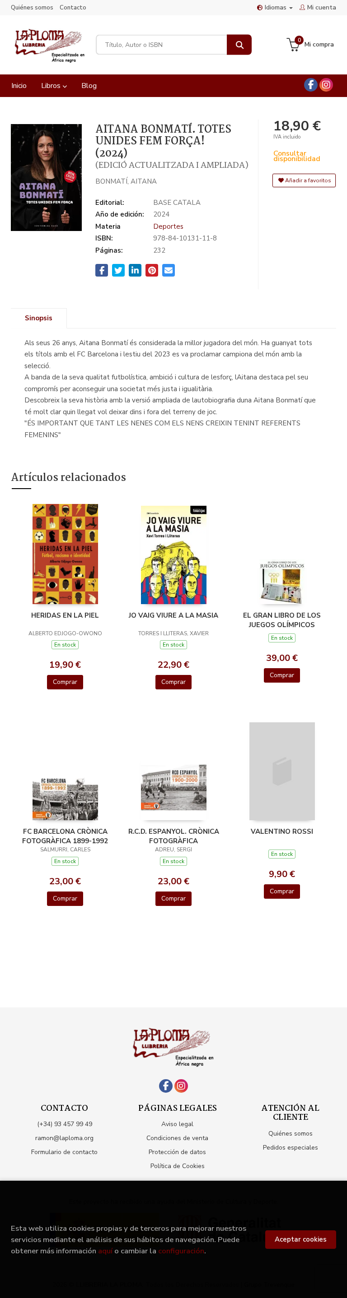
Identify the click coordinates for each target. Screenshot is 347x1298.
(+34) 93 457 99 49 (64, 1124)
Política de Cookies (177, 1166)
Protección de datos (177, 1152)
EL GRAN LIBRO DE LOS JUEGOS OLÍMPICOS (282, 620)
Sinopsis (38, 318)
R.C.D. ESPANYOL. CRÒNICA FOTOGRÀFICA (173, 836)
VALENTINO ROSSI (282, 831)
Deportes (168, 226)
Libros (51, 86)
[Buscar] (239, 45)
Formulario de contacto (64, 1152)
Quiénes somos (32, 8)
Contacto (73, 8)
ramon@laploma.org (64, 1138)
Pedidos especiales (290, 1147)
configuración (181, 1251)
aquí (105, 1251)
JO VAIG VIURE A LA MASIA (173, 615)
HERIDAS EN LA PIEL (65, 615)
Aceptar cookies (301, 1239)
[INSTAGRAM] (326, 85)
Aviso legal (177, 1124)
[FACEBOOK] (311, 85)
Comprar (65, 682)
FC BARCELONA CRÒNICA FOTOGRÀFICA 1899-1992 (65, 836)
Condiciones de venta (177, 1138)
